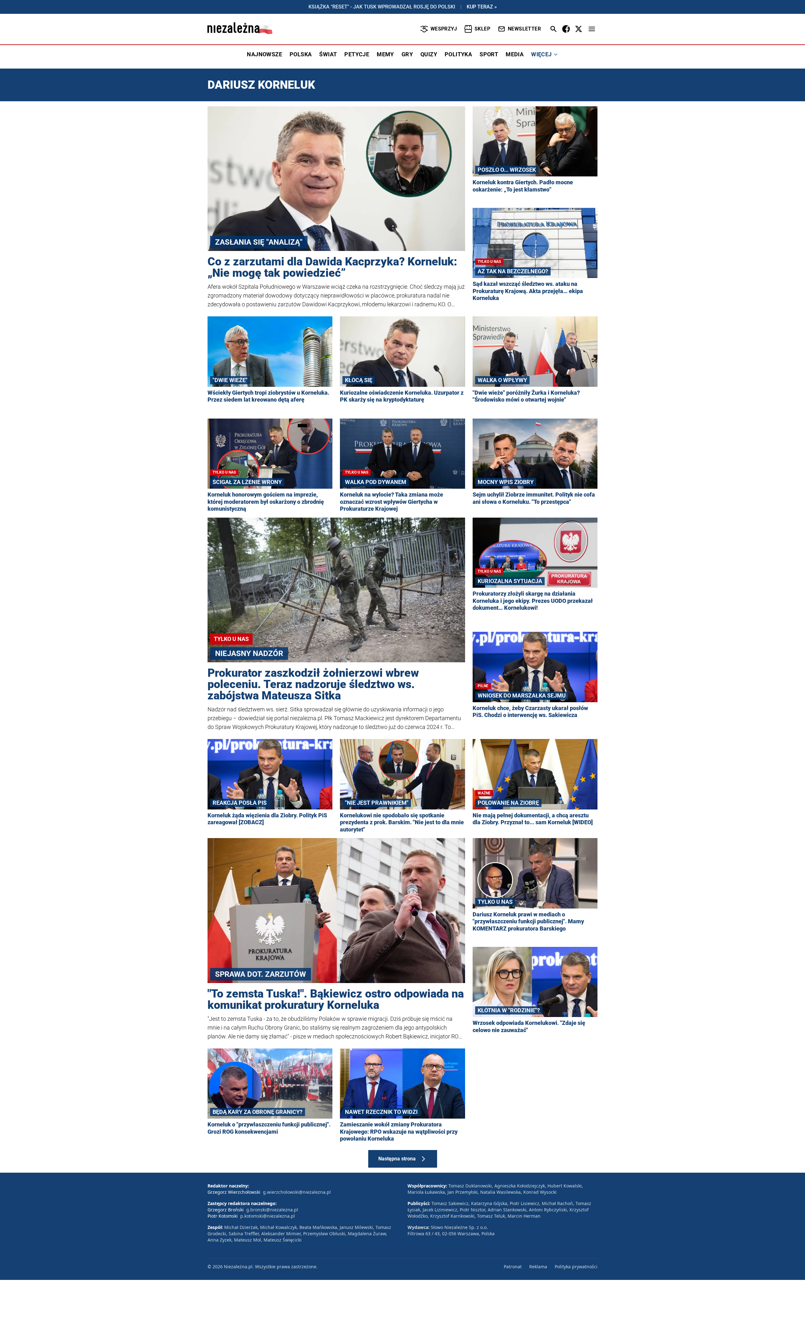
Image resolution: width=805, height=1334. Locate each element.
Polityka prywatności (576, 1267)
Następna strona (397, 1159)
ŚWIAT (328, 54)
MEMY (385, 54)
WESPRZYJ (443, 29)
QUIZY (428, 54)
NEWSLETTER (524, 29)
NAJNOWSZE (264, 54)
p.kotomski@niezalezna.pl (267, 1216)
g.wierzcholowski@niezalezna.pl (297, 1192)
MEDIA (515, 54)
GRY (407, 54)
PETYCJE (356, 54)
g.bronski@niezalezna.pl (272, 1210)
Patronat (513, 1267)
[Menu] (591, 29)
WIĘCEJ (541, 54)
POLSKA (301, 54)
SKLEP (482, 29)
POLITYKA (458, 54)
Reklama (538, 1267)
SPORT (489, 54)
